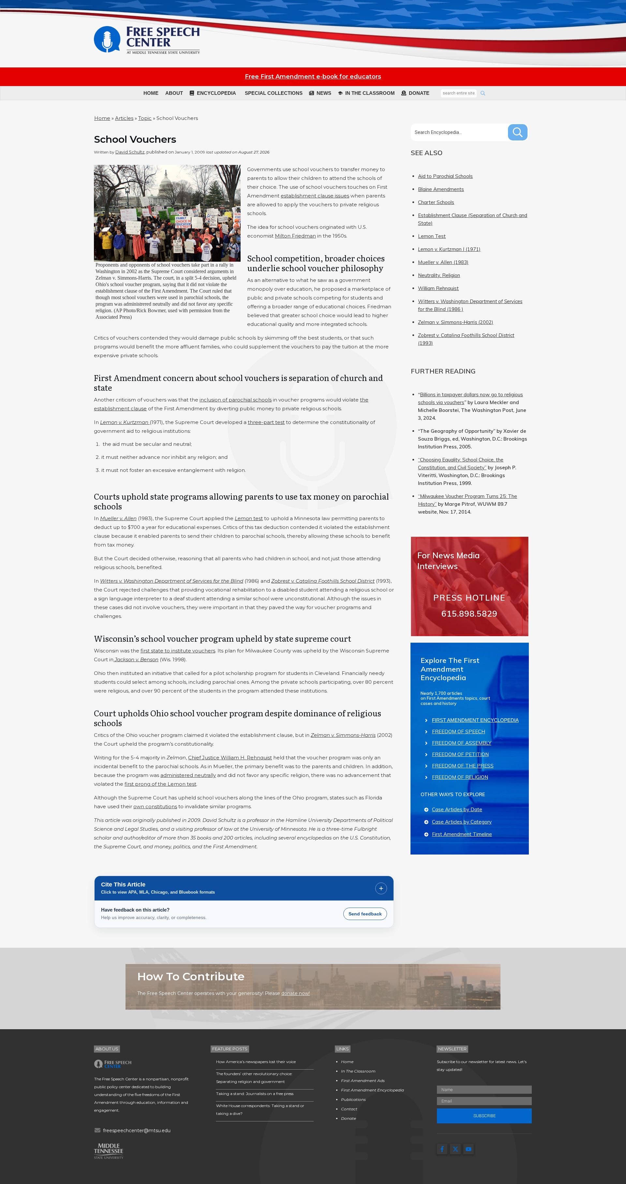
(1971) (449, 249)
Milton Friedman (295, 236)
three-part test (266, 422)
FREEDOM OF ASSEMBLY (461, 743)
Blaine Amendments (441, 189)
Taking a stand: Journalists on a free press (254, 1093)
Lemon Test (432, 236)
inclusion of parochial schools (236, 400)
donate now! (295, 993)
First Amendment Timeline (462, 834)
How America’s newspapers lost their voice (256, 1061)
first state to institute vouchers (178, 651)
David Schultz (129, 151)
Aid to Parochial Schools (445, 176)
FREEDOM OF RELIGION (460, 777)
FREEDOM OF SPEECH (458, 731)
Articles (124, 118)
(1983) (443, 262)
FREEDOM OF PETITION (460, 754)
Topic (145, 118)
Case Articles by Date (457, 809)
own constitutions (155, 806)
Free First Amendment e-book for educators (313, 76)
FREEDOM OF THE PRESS (463, 766)
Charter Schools (436, 202)
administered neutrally (188, 775)
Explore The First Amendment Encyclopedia (450, 669)
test (249, 518)
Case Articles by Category (462, 822)
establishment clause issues (315, 196)
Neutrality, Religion (439, 275)
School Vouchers (135, 139)
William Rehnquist (438, 288)
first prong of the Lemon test (160, 784)
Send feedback (365, 913)
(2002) (455, 322)
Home (102, 118)
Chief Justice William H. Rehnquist (230, 757)
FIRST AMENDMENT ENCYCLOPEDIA (475, 720)
